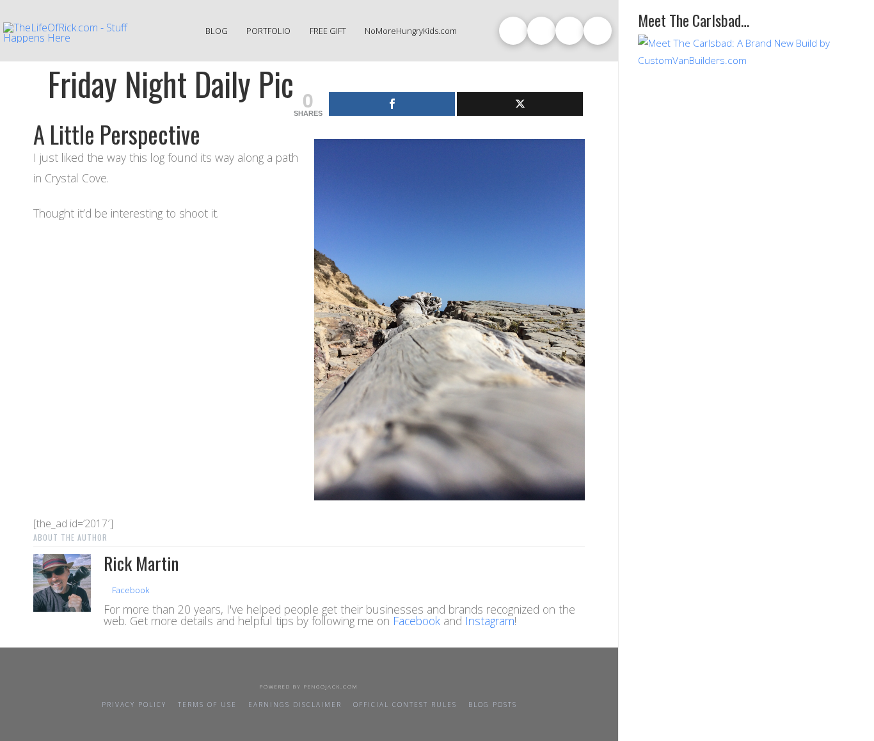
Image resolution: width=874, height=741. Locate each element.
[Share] (392, 104)
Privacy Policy (134, 705)
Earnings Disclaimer (295, 705)
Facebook (129, 590)
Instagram (489, 620)
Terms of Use (207, 705)
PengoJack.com (331, 686)
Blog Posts (492, 705)
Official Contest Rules (405, 705)
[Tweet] (520, 104)
